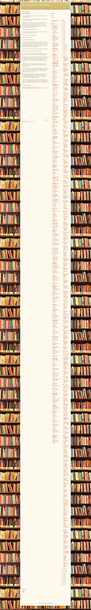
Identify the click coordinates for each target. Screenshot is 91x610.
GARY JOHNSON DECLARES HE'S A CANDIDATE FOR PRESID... (65, 213)
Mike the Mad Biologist (54, 230)
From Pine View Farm (55, 147)
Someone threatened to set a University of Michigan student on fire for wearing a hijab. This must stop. (55, 374)
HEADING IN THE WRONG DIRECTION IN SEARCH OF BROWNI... (65, 363)
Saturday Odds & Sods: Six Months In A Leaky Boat (55, 143)
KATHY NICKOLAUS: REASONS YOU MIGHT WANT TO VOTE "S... (66, 437)
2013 (63, 40)
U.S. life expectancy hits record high (55, 90)
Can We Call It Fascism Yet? (55, 33)
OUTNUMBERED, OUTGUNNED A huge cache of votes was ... (65, 447)
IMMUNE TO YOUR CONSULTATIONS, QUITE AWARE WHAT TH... (65, 121)
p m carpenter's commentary (54, 263)
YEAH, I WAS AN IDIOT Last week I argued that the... (65, 391)
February (64, 569)
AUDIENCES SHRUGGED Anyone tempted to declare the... (65, 297)
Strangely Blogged (55, 379)
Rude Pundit (54, 350)
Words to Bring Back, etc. (55, 390)
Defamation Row (54, 412)
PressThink (54, 304)
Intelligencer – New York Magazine (55, 184)
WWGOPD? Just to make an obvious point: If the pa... (66, 500)
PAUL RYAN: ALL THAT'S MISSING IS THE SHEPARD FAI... (66, 479)
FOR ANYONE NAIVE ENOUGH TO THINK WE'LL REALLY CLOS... (65, 373)
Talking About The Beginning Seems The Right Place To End (55, 258)
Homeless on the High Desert (55, 166)
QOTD (53, 148)
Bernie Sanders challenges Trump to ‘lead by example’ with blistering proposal (55, 316)
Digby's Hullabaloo (55, 121)
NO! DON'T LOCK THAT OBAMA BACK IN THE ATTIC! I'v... (66, 359)
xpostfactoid (54, 429)
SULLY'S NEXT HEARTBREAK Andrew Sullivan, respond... (65, 442)
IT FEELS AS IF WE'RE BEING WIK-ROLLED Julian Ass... (65, 166)
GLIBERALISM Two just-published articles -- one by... (66, 368)
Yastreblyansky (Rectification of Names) (55, 436)
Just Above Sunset (55, 190)
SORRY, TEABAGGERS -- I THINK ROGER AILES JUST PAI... (65, 547)
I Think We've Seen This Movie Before (55, 158)
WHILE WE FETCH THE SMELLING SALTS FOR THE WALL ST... (65, 343)
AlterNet (53, 42)
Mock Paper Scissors (55, 234)
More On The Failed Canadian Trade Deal (55, 235)
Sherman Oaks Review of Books (55, 359)
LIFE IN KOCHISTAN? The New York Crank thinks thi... (65, 182)
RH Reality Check (55, 336)
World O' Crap (54, 424)
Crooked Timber (55, 92)
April (64, 56)
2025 (63, 23)
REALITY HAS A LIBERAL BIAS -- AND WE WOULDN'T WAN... (65, 381)
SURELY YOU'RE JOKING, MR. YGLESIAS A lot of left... (65, 395)
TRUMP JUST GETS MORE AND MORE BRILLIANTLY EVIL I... (65, 400)
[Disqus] (35, 104)
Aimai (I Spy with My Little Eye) (55, 26)
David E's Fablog (55, 113)
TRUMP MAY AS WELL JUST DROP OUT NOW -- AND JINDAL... (65, 265)
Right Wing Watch (55, 343)
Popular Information (55, 297)
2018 (63, 33)
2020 (63, 30)
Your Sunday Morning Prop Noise (55, 196)
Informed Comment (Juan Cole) (55, 178)
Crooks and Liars (55, 99)
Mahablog (54, 214)
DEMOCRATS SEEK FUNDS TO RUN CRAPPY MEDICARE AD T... (66, 248)
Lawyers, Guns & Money (55, 209)
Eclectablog (54, 129)
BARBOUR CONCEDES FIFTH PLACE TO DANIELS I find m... (65, 151)
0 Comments (36, 87)
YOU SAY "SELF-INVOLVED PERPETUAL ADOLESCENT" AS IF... (66, 197)
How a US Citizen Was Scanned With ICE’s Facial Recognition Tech (55, 333)
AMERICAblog (54, 48)
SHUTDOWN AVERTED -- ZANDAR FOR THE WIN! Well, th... (66, 428)
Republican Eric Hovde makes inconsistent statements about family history (55, 57)
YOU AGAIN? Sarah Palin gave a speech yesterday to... (65, 301)
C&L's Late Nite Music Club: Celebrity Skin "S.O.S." (55, 100)
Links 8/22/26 (54, 231)
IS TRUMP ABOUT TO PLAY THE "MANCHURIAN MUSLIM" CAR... (65, 145)
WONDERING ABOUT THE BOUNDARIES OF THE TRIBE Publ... (65, 456)
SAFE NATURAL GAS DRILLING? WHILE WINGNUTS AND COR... (65, 306)
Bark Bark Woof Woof (55, 77)
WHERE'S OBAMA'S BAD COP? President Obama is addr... (65, 404)
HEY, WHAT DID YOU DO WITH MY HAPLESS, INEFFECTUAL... (66, 156)
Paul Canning (54, 271)
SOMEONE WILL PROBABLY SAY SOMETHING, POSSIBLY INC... (65, 520)
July (63, 52)
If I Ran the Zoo (55, 169)
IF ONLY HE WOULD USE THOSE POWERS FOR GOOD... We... (65, 451)
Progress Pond (54, 309)
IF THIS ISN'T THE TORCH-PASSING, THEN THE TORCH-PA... (65, 409)
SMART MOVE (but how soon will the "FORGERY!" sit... (65, 127)
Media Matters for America (55, 221)
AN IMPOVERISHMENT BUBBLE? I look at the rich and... (66, 552)
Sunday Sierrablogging (55, 170)
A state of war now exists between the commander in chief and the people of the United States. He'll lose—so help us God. (55, 266)
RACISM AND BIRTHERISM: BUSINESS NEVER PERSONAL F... (65, 111)
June (63, 53)
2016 (63, 36)
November (64, 46)
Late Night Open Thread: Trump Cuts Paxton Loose (55, 73)
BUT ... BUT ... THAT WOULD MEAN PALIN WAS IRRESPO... (65, 202)
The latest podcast (55, 81)
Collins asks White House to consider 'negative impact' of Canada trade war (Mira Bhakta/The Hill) (55, 225)
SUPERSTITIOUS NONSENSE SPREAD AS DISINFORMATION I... (65, 504)
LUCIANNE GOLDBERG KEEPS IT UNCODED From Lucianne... (66, 465)
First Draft (54, 141)
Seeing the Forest (55, 355)
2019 (63, 31)
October (64, 47)
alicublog (53, 36)
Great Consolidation (55, 156)
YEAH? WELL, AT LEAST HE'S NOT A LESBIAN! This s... (65, 177)
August (64, 50)
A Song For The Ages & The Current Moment (55, 202)
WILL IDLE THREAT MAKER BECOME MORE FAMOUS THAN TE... (65, 558)
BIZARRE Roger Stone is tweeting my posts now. (66, 377)
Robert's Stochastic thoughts (55, 347)
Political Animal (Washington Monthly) (55, 286)
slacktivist (54, 364)
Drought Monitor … (55, 166)
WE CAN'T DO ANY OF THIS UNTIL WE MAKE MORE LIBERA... (65, 414)
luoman (45, 603)
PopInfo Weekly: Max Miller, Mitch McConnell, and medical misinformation (55, 300)
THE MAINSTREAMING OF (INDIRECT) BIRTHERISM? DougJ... (66, 332)
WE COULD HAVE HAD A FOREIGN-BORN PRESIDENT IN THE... (65, 100)
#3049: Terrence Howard (54, 139)
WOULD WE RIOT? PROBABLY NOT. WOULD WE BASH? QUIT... (65, 542)
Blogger (51, 603)
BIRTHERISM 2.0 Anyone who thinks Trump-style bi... (65, 243)
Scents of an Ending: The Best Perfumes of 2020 (55, 360)
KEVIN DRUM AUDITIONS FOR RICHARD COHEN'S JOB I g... (65, 84)
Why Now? (54, 415)
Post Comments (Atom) (29, 121)
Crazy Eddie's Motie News (55, 88)
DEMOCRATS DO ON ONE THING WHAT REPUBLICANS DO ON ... (65, 317)
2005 (63, 580)
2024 (63, 24)
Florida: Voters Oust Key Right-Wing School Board (55, 118)
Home (35, 120)
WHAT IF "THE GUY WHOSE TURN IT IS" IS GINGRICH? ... (65, 327)
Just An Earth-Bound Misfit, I (54, 195)
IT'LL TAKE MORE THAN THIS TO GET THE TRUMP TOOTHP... (65, 281)
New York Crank (55, 248)
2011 (63, 43)
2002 (63, 584)
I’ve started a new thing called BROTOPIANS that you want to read (55, 407)
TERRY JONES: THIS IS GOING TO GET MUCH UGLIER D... (66, 537)
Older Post (46, 120)
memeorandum (54, 222)
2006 (63, 579)
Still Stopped (54, 191)
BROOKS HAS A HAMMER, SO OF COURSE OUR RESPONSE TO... (65, 270)
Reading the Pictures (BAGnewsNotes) (55, 320)
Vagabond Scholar (55, 400)
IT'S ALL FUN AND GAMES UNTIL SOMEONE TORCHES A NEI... (65, 218)
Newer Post (24, 120)
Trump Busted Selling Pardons (55, 294)
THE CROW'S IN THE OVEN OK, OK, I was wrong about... (66, 475)
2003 (63, 583)
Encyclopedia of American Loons (55, 137)
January (64, 571)
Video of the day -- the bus (55, 174)
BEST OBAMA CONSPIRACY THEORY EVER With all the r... (66, 418)
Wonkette (53, 419)
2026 (63, 21)
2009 (63, 574)
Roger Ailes (54, 344)
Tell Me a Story (54, 388)
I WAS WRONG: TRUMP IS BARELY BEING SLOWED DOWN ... (65, 254)
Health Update (54, 205)
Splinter (53, 372)
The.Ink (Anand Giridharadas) (55, 393)
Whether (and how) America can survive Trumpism (55, 50)
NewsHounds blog (55, 257)
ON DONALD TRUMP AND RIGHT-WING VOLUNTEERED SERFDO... (65, 292)
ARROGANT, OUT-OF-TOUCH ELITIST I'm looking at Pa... (65, 509)
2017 (63, 34)
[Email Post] (33, 87)
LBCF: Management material (55, 366)
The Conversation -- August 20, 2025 (55, 327)
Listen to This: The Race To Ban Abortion (55, 386)
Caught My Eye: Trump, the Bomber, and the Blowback (55, 322)
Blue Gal (53, 81)
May (63, 54)
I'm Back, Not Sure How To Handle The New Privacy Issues (55, 28)
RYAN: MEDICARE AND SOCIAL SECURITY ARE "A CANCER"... (65, 491)
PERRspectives (54, 276)
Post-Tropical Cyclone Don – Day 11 (55, 417)
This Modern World (55, 399)
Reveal (53, 330)
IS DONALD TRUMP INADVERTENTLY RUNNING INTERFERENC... (66, 171)
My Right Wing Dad (55, 243)
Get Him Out (54, 78)
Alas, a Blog (54, 31)
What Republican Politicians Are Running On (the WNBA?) (54, 216)
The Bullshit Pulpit (55, 122)
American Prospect (55, 60)
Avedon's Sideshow (55, 65)
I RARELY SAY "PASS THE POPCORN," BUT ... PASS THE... (65, 496)
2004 (63, 581)
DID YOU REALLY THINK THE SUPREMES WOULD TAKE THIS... (65, 161)
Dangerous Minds (55, 105)
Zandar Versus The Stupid (55, 441)
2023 (63, 26)
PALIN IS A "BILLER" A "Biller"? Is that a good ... (66, 131)
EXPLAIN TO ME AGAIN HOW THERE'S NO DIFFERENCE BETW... (65, 59)
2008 (63, 576)
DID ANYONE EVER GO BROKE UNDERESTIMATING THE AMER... (65, 532)
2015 (63, 37)
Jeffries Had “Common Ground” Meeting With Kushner (55, 187)
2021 (63, 29)
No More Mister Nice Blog (36, 5)
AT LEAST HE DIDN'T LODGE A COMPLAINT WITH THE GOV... (66, 259)
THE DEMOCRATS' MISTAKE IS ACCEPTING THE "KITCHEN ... (65, 65)
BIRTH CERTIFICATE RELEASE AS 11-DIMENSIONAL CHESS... (66, 105)
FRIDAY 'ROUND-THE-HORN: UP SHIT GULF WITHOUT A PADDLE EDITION (55, 38)
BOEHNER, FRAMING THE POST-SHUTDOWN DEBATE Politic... (65, 485)
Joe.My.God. (54, 185)
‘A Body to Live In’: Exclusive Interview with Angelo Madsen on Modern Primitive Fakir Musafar (55, 108)
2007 (63, 577)
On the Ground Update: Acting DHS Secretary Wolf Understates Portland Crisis (55, 279)
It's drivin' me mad (55, 66)
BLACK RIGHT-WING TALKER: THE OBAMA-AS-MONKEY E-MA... (65, 191)
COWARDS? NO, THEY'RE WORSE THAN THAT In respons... (65, 514)
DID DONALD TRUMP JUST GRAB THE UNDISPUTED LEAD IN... (65, 337)
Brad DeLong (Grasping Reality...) (55, 85)
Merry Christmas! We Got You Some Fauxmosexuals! (55, 425)
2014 (63, 39)
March (64, 568)
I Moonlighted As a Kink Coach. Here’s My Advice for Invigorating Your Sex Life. (55, 339)
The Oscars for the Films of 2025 (55, 402)
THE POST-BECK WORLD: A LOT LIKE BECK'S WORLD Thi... (65, 470)
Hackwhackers (54, 160)
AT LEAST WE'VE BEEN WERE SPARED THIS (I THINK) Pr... (66, 423)
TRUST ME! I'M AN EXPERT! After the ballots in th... (65, 461)
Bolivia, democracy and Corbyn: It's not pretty (55, 273)
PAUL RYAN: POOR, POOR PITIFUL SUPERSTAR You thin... (65, 229)
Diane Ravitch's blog (55, 116)
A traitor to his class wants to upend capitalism (55, 395)
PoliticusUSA (54, 292)
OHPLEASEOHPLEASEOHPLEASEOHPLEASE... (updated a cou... (66, 136)
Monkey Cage (54, 238)
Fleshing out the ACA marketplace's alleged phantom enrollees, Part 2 (55, 431)
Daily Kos (54, 104)
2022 (63, 27)
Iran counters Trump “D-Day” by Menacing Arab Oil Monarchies (55, 179)
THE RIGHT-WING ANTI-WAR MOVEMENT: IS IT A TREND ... (65, 526)
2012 (63, 42)
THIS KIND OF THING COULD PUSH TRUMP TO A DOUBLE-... (65, 322)
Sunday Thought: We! (55, 369)
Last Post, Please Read (55, 442)
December (64, 44)
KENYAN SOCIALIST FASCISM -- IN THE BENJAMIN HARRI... (65, 564)
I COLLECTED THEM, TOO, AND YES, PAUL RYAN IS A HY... (65, 239)
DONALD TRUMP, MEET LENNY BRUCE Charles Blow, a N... (66, 186)
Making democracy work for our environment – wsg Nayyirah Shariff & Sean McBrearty (55, 132)
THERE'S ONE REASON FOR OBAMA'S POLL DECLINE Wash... (65, 276)
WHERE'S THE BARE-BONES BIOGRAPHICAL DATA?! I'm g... (65, 89)
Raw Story (54, 313)
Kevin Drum (54, 204)
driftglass (53, 125)
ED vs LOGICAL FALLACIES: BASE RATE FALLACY (55, 153)
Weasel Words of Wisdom (55, 411)
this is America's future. (35, 15)
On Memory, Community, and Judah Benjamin (55, 210)
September (64, 49)
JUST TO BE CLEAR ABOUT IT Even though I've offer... (66, 432)
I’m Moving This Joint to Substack (55, 311)
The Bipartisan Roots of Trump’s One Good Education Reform (55, 289)
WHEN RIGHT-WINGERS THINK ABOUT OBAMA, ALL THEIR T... (65, 116)
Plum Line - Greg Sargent (55, 284)
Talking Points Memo (54, 384)
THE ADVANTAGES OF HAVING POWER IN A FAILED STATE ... (66, 287)
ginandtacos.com (55, 151)
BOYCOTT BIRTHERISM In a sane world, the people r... (65, 80)
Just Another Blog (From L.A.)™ (55, 200)
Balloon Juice (54, 71)
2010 (63, 573)
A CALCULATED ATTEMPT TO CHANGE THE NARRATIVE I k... (65, 75)
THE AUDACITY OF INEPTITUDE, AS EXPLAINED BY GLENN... (65, 354)
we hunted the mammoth (54, 405)
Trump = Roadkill (55, 113)
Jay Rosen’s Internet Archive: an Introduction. (55, 306)
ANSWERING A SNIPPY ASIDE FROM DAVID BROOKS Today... (65, 70)
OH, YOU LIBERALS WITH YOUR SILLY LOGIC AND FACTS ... (65, 224)
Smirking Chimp (55, 368)
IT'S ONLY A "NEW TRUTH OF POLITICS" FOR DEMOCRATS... (66, 94)
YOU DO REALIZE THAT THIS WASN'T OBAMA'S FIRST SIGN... (65, 312)
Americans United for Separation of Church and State (55, 63)
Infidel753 (54, 172)
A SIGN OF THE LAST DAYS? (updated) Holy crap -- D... (65, 141)
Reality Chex (54, 326)
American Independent (54, 54)
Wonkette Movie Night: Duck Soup (55, 421)
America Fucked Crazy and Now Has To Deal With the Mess (55, 352)
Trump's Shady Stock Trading (55, 162)
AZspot (53, 69)
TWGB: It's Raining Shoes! (55, 380)
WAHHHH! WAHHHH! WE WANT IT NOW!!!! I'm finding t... (65, 348)
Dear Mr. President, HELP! (55, 126)
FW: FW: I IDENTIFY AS (55, 245)
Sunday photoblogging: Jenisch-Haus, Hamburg (54, 95)
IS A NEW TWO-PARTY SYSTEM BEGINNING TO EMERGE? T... (65, 207)
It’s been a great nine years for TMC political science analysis (55, 240)
